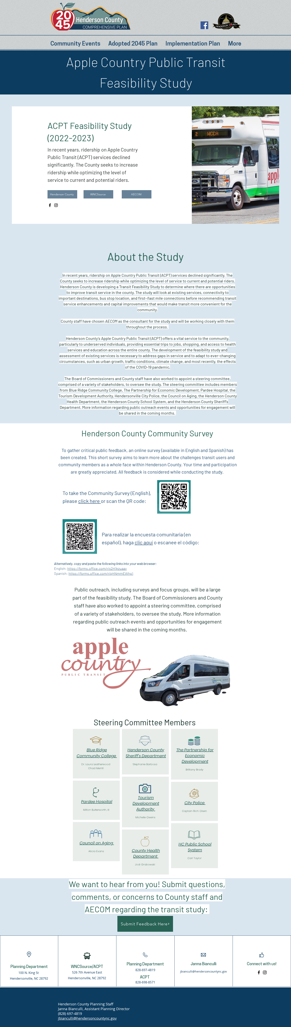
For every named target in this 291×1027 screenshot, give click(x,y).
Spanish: (61, 573)
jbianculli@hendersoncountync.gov (203, 971)
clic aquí (144, 542)
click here (89, 501)
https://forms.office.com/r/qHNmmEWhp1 (100, 573)
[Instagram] (56, 205)
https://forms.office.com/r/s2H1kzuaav (97, 568)
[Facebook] (204, 25)
